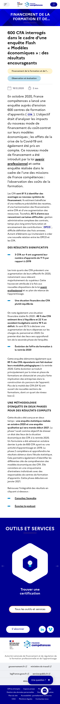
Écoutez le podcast (25, 506)
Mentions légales (25, 699)
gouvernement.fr (17, 666)
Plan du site (13, 695)
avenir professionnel (26, 161)
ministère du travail (40, 666)
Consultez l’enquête (25, 498)
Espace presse (29, 689)
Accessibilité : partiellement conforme (36, 695)
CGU (14, 699)
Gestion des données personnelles (20, 692)
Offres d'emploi (13, 689)
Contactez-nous (42, 699)
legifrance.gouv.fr (18, 674)
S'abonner (18, 629)
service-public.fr (40, 674)
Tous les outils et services (30, 609)
